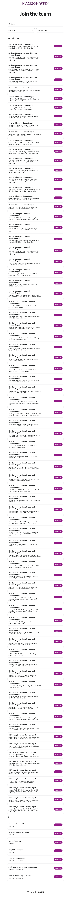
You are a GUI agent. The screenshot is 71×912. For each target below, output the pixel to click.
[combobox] (21, 30)
